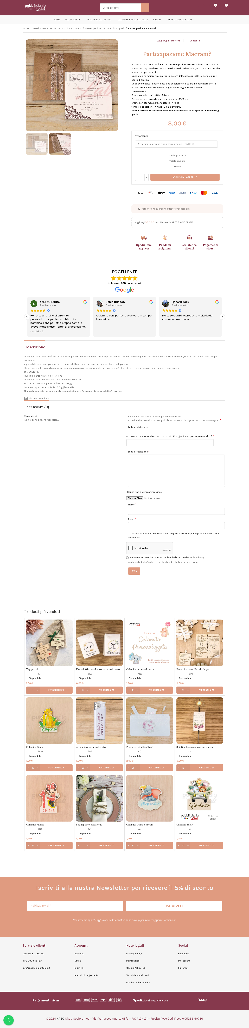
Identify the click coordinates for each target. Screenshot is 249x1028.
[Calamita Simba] (49, 720)
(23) (40, 751)
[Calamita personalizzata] (149, 643)
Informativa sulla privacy (126, 920)
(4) (89, 829)
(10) (90, 674)
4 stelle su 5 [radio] (160, 427)
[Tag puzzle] (49, 643)
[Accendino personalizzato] (99, 720)
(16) (140, 674)
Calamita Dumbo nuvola (139, 824)
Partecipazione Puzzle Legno (193, 669)
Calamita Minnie (35, 824)
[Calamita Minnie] (49, 798)
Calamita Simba (34, 747)
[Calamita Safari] (199, 798)
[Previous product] (216, 29)
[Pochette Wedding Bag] (149, 720)
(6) (189, 829)
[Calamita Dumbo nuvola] (149, 798)
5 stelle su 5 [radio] (163, 427)
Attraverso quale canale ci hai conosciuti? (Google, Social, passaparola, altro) (170, 436)
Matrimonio (39, 28)
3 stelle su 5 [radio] (158, 427)
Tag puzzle (32, 669)
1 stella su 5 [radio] (153, 427)
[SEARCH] (145, 7)
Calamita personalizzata (140, 669)
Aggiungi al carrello (185, 177)
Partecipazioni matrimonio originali (104, 28)
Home (26, 28)
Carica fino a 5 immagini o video (144, 492)
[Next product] (224, 29)
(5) (189, 751)
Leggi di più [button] (36, 331)
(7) (139, 751)
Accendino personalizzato (91, 747)
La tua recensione (138, 451)
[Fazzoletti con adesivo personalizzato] (99, 643)
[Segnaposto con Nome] (99, 798)
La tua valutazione (138, 427)
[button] (222, 316)
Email (132, 519)
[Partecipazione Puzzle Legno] (199, 643)
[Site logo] (35, 7)
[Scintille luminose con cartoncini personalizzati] (199, 720)
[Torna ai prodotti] (220, 29)
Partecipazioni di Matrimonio (65, 28)
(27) (190, 674)
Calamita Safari (184, 824)
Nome (132, 504)
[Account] (201, 7)
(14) (90, 751)
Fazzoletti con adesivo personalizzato (98, 669)
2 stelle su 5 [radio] (155, 427)
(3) (39, 674)
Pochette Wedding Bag (139, 747)
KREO (60, 1018)
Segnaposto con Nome (89, 824)
